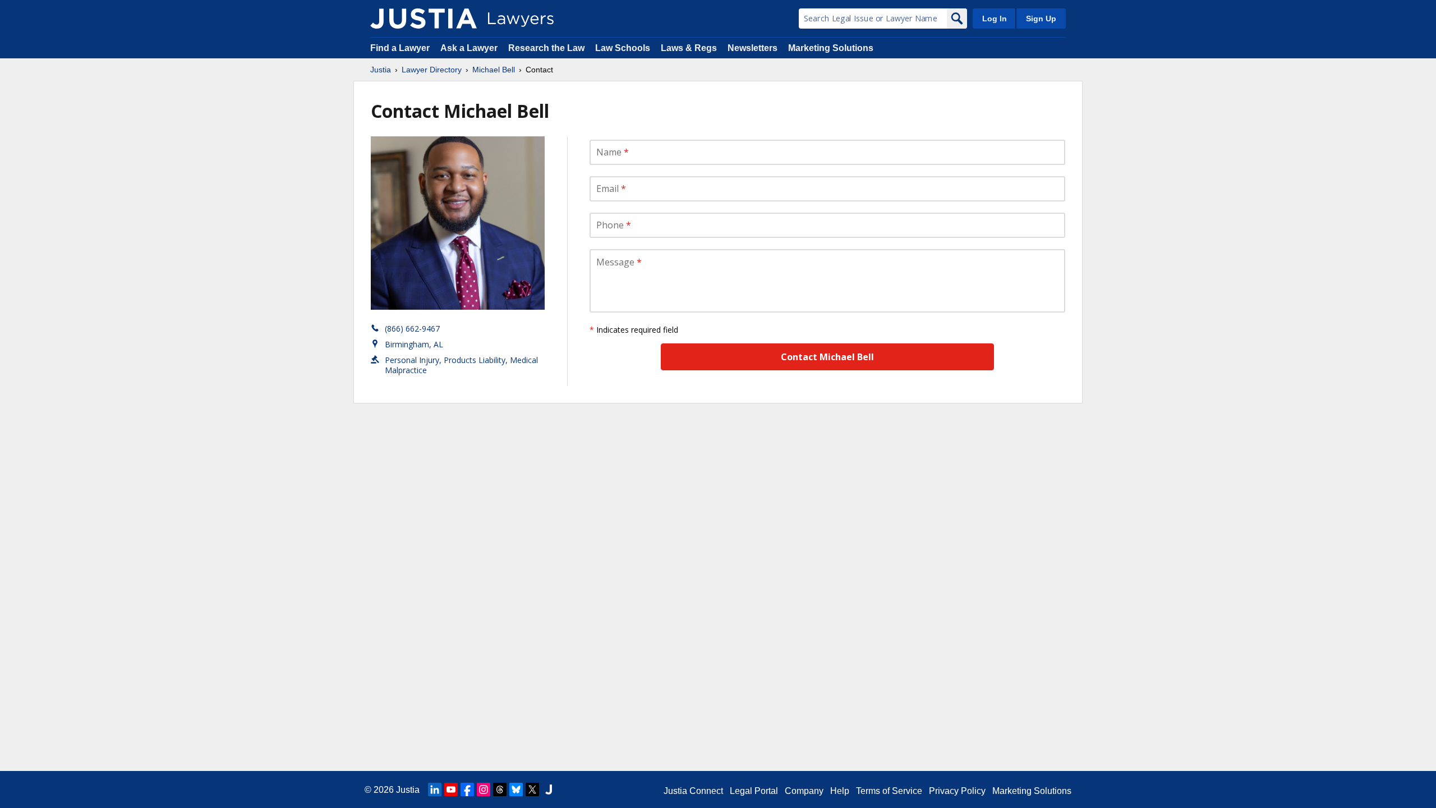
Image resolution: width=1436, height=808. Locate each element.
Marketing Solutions (830, 48)
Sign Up (1041, 18)
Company (804, 791)
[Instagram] (483, 789)
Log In (994, 18)
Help (839, 791)
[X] (532, 789)
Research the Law (546, 48)
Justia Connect (693, 791)
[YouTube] (451, 789)
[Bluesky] (516, 789)
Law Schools (622, 48)
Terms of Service (889, 791)
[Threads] (500, 789)
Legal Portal (754, 791)
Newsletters (752, 48)
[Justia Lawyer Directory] (423, 18)
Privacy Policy (957, 791)
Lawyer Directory (432, 69)
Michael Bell (493, 69)
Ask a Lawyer (470, 48)
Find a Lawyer (400, 48)
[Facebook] (467, 789)
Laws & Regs (689, 48)
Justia (380, 69)
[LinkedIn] (434, 789)
